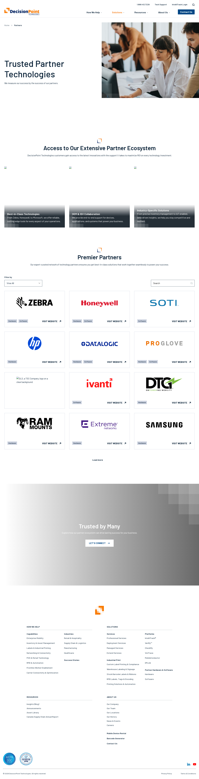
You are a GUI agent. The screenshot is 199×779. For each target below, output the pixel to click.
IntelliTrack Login (179, 4)
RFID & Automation (35, 663)
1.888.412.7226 (143, 4)
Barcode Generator (116, 738)
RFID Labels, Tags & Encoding (120, 679)
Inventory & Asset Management (41, 643)
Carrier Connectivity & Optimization (42, 672)
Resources (140, 12)
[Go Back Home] (99, 610)
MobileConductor (152, 658)
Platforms (149, 634)
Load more (97, 460)
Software (149, 679)
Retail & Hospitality (72, 638)
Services (111, 634)
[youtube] (194, 764)
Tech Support (161, 4)
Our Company (113, 704)
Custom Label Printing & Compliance (123, 664)
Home (6, 25)
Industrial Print (114, 660)
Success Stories (71, 660)
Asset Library (33, 712)
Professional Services (116, 638)
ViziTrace (149, 653)
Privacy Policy (166, 773)
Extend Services (114, 653)
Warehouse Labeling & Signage (121, 669)
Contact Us (112, 743)
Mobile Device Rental (116, 733)
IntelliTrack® (150, 638)
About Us (163, 12)
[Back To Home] (21, 11)
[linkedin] (188, 764)
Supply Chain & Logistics (75, 643)
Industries (68, 634)
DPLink (148, 663)
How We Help (93, 12)
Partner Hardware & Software (159, 670)
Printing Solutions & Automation (121, 684)
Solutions (117, 12)
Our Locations (113, 712)
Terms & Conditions (188, 773)
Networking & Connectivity (39, 653)
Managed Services (115, 648)
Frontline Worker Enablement (40, 667)
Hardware (149, 674)
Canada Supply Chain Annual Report (42, 716)
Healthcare (69, 653)
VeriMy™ (148, 643)
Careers (110, 725)
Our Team (111, 708)
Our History (112, 716)
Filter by (8, 277)
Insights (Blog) (33, 704)
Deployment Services (116, 643)
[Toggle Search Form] (192, 4)
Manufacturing (70, 648)
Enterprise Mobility (35, 638)
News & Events (113, 721)
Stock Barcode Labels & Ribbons (121, 674)
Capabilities (32, 634)
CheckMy (149, 648)
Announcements (34, 708)
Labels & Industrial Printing (39, 648)
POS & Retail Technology (38, 658)
